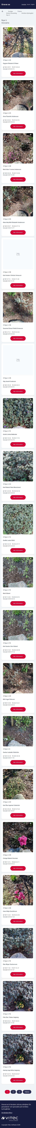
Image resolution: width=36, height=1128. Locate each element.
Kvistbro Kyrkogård (27, 13)
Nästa (27, 1092)
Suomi (28, 4)
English (33, 4)
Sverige (10, 11)
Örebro (20, 11)
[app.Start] (2, 11)
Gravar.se (5, 4)
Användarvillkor (6, 1113)
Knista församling (11, 13)
